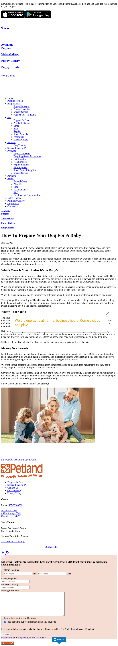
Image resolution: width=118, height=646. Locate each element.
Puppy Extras (13, 103)
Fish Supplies (20, 162)
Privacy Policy (14, 493)
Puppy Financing (22, 109)
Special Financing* (16, 148)
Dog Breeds (13, 203)
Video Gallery (14, 198)
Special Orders (21, 112)
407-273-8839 (8, 75)
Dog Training (20, 145)
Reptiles (17, 131)
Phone (9, 584)
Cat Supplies (20, 159)
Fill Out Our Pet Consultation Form (18, 459)
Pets (9, 117)
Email (9, 578)
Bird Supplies (20, 167)
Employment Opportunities (27, 195)
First (35, 573)
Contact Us (12, 206)
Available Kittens (22, 123)
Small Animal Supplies (25, 170)
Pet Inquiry (19, 137)
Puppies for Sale (15, 100)
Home (10, 98)
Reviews (11, 175)
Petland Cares (20, 181)
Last (69, 573)
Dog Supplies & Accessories (27, 156)
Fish (16, 128)
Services (11, 142)
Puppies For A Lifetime (25, 114)
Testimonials (20, 189)
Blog (16, 187)
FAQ (16, 192)
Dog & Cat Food (22, 153)
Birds (16, 125)
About (10, 178)
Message (10, 590)
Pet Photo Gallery (16, 200)
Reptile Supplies (21, 164)
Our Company (14, 490)
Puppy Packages (22, 106)
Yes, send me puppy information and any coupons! (32, 621)
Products (11, 150)
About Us (18, 184)
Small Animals (21, 134)
